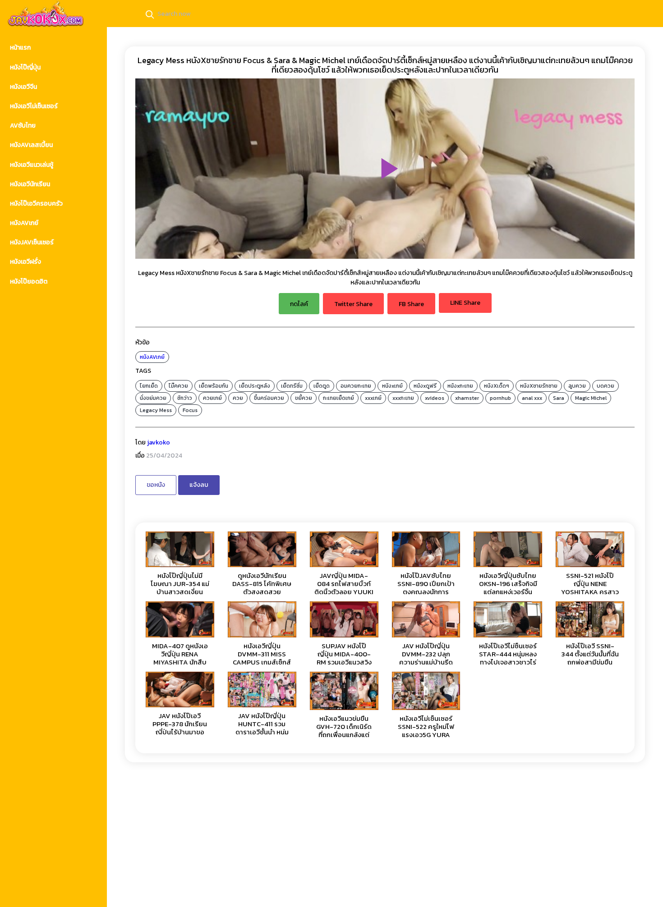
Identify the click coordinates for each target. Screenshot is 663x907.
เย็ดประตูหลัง (254, 386)
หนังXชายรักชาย (538, 386)
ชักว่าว (184, 398)
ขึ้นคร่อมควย (269, 398)
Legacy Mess (156, 410)
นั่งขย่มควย (153, 398)
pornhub (500, 398)
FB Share (411, 304)
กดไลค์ (299, 304)
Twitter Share (353, 304)
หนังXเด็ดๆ (496, 386)
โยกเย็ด (149, 386)
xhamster (467, 398)
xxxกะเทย (403, 398)
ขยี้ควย (303, 398)
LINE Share (465, 302)
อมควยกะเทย (356, 386)
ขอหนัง (156, 485)
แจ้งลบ (198, 485)
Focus (190, 410)
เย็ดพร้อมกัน (213, 386)
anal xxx (532, 398)
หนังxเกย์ (392, 386)
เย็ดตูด (321, 386)
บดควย (605, 386)
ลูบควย (577, 386)
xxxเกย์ (373, 398)
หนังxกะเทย (460, 386)
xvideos (434, 398)
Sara (558, 398)
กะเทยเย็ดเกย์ (338, 398)
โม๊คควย (178, 386)
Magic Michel (591, 398)
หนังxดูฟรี (425, 386)
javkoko (158, 442)
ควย (238, 398)
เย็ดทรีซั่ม (292, 386)
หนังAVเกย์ (152, 357)
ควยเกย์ (212, 398)
